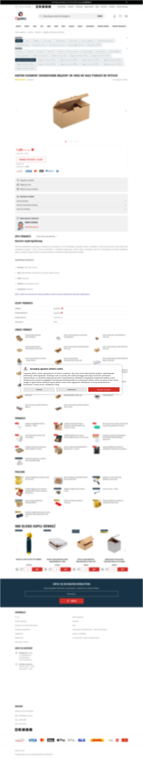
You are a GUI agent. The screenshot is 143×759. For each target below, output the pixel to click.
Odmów (39, 390)
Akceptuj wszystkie (104, 390)
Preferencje (71, 390)
